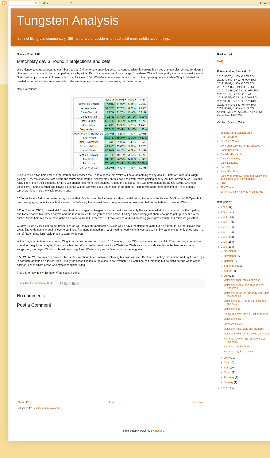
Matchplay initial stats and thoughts (244, 328)
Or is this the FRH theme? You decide (241, 191)
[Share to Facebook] (74, 283)
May (227, 362)
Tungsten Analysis (68, 20)
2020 (224, 236)
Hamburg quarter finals (237, 346)
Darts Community (230, 158)
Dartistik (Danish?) (231, 154)
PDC (223, 183)
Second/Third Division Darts (236, 132)
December (230, 251)
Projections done (233, 323)
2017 (224, 388)
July (226, 275)
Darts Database (229, 162)
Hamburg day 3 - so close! (239, 351)
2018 (224, 246)
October (229, 261)
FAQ (220, 61)
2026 (224, 207)
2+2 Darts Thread (230, 141)
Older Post (198, 402)
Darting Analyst (229, 149)
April (227, 367)
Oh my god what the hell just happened (246, 314)
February (229, 377)
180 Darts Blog (229, 137)
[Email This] (62, 283)
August (228, 270)
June (227, 357)
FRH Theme (227, 187)
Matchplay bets (232, 318)
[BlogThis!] (66, 283)
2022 (224, 227)
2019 (224, 241)
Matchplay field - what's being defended (246, 333)
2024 (224, 217)
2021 (224, 232)
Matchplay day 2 (233, 308)
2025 (224, 212)
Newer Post (24, 402)
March (228, 372)
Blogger (158, 430)
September (230, 265)
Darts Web (226, 167)
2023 (224, 222)
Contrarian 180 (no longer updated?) (241, 145)
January (229, 382)
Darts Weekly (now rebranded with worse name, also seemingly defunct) (243, 177)
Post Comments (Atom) (45, 408)
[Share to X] (70, 283)
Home (111, 402)
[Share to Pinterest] (78, 283)
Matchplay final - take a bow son (242, 280)
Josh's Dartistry (229, 171)
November (230, 255)
